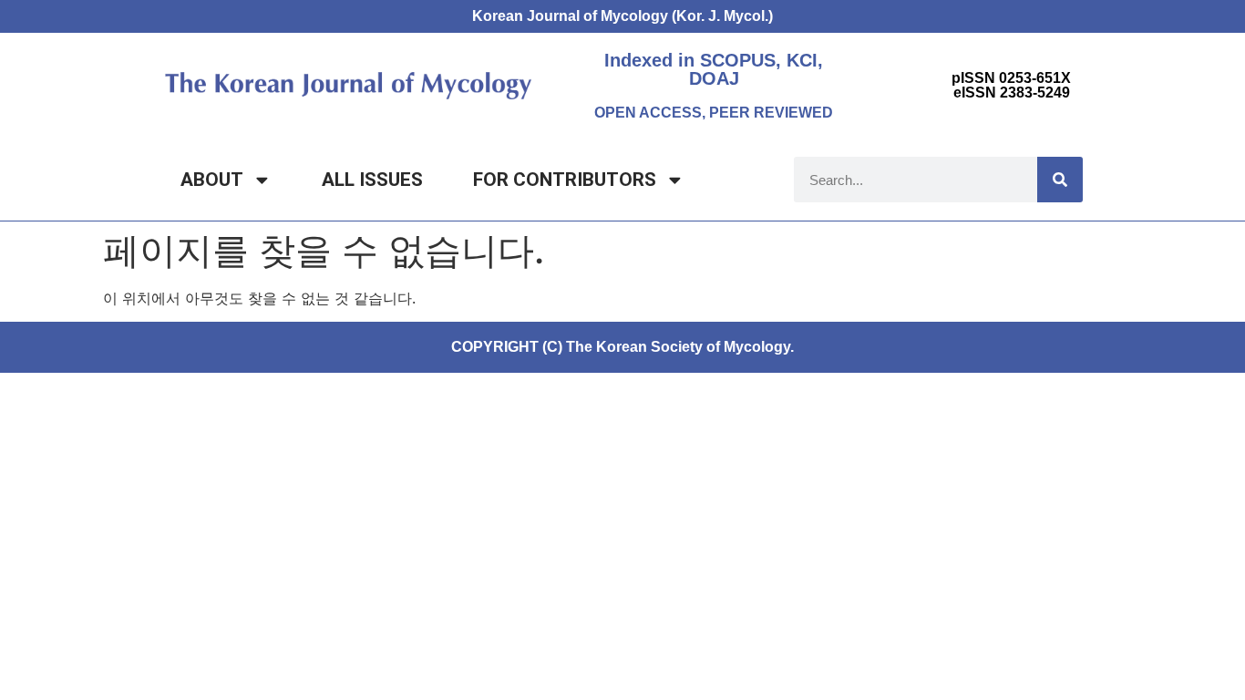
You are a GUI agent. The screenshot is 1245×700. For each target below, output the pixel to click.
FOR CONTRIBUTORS (564, 179)
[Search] (1060, 179)
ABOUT (211, 179)
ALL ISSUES (372, 179)
